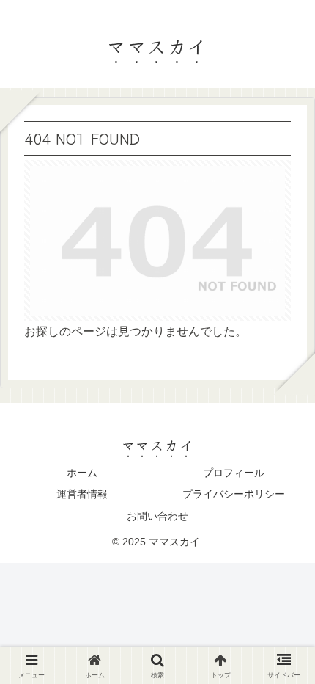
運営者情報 (82, 494)
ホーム (82, 473)
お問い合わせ (157, 516)
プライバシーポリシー (233, 494)
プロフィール (233, 473)
